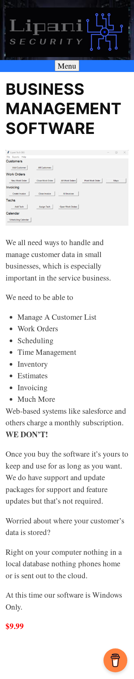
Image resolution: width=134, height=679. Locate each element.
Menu (67, 65)
